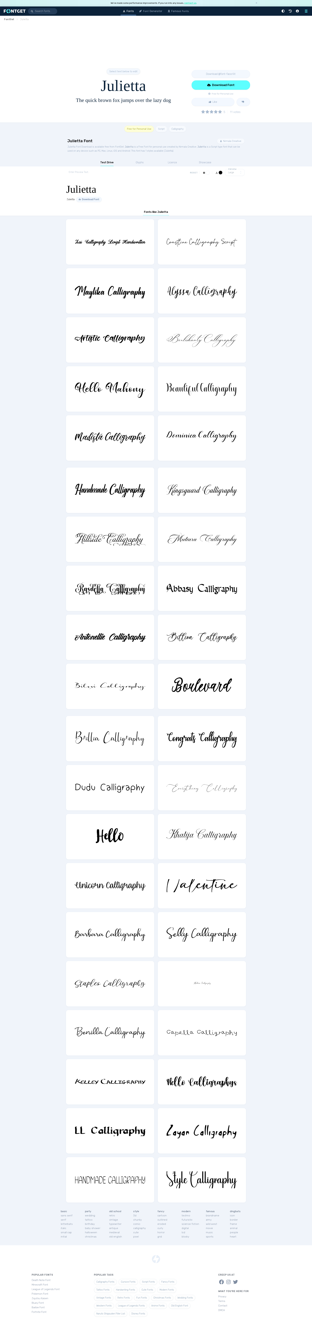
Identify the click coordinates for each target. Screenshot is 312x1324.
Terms (221, 1301)
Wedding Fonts (185, 1297)
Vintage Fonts (103, 1297)
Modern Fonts (167, 1289)
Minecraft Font (40, 1284)
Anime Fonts (158, 1305)
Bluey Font (38, 1302)
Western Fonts (104, 1305)
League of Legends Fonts (131, 1305)
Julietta (129, 146)
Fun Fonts (141, 1297)
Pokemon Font (40, 1293)
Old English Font (179, 1305)
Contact (222, 1305)
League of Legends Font (46, 1289)
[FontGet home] (14, 11)
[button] (283, 11)
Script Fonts (148, 1281)
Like (214, 101)
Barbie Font (38, 1307)
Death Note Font (41, 1280)
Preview (232, 169)
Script (161, 128)
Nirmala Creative (231, 141)
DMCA (221, 1310)
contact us (190, 3)
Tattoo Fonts (103, 1289)
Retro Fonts (123, 1297)
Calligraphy (177, 128)
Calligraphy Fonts (105, 1281)
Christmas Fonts (162, 1297)
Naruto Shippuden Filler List (110, 1313)
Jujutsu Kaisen (40, 1298)
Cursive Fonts (128, 1281)
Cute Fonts (147, 1289)
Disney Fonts (138, 1313)
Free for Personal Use (139, 128)
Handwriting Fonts (125, 1289)
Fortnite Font (39, 1312)
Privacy (222, 1296)
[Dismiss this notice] (256, 3)
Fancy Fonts (167, 1281)
